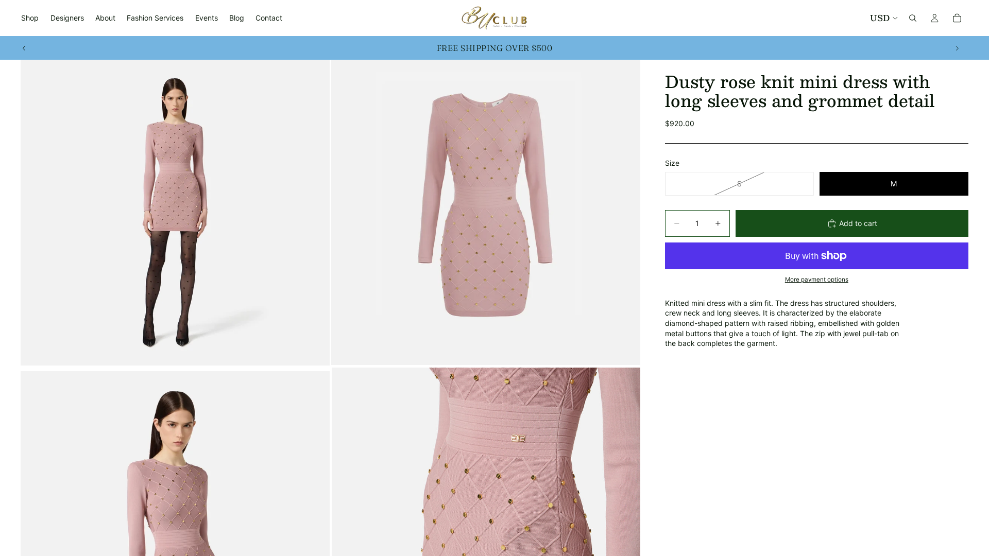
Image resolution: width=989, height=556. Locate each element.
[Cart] (957, 18)
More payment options (816, 279)
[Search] (912, 18)
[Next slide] (957, 48)
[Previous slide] (24, 48)
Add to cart (858, 223)
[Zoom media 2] (485, 212)
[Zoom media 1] (175, 212)
